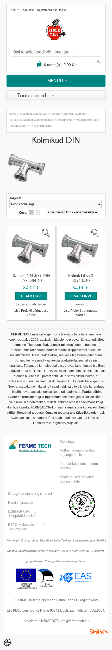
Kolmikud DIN (42, 125)
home (12, 113)
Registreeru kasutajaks (52, 9)
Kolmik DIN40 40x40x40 (80, 278)
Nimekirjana (31, 212)
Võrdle (31, 315)
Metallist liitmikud (86, 119)
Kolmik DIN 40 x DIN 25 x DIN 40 (31, 278)
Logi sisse (27, 9)
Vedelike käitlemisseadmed (68, 113)
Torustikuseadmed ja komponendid (31, 119)
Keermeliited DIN (19, 125)
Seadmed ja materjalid (33, 113)
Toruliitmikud (64, 119)
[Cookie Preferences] (7, 642)
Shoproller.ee (99, 631)
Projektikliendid (22, 515)
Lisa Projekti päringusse (31, 310)
